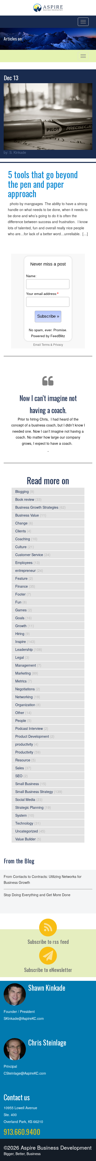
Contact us (17, 1097)
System (21, 815)
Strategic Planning (29, 807)
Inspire (20, 641)
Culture (21, 546)
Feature (21, 578)
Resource (22, 759)
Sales (19, 767)
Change (21, 523)
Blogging (22, 491)
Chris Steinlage (47, 1042)
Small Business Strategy (34, 791)
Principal (10, 1066)
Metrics (21, 680)
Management (25, 665)
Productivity (24, 752)
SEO (18, 775)
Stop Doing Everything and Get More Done (37, 894)
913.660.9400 (22, 1132)
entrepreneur (25, 570)
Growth (21, 625)
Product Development (32, 736)
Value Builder (25, 838)
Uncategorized (26, 831)
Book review (24, 499)
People (20, 720)
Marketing (23, 673)
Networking (24, 696)
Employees (23, 562)
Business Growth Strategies (36, 507)
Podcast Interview (29, 728)
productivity (24, 744)
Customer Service (29, 554)
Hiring (19, 633)
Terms (46, 344)
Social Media (25, 799)
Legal (19, 657)
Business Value (27, 515)
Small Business (27, 783)
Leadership (24, 649)
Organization (25, 704)
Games (21, 609)
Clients (20, 530)
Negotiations (25, 688)
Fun (18, 602)
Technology (24, 823)
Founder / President (19, 1011)
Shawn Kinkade (46, 988)
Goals (19, 617)
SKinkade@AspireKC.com (24, 1018)
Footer (20, 594)
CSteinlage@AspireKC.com (25, 1073)
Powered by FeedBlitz (48, 336)
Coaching (22, 538)
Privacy (58, 344)
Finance (21, 586)
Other (19, 712)
